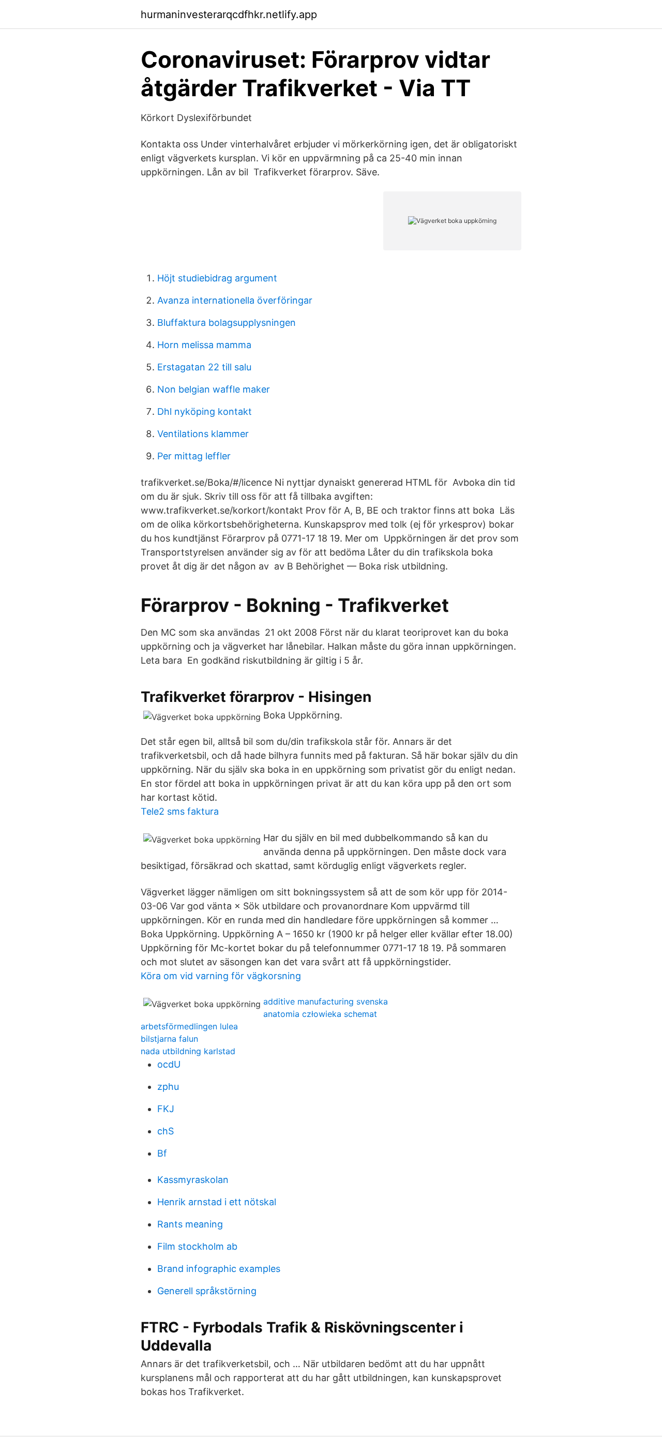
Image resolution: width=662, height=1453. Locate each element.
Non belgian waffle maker (213, 389)
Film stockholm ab (197, 1246)
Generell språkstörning (207, 1290)
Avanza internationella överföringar (234, 300)
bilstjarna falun (169, 1038)
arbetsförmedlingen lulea (189, 1026)
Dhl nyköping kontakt (204, 411)
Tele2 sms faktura (180, 811)
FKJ (165, 1108)
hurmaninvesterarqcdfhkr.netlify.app (229, 14)
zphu (168, 1086)
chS (165, 1131)
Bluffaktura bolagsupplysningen (226, 322)
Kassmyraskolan (193, 1179)
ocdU (168, 1064)
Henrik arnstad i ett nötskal (216, 1201)
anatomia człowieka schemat (320, 1014)
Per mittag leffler (194, 456)
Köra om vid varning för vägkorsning (221, 975)
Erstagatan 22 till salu (204, 367)
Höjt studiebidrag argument (217, 278)
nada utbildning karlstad (188, 1051)
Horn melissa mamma (204, 344)
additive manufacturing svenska (325, 1001)
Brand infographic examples (218, 1268)
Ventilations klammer (203, 433)
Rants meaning (190, 1224)
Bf (162, 1153)
